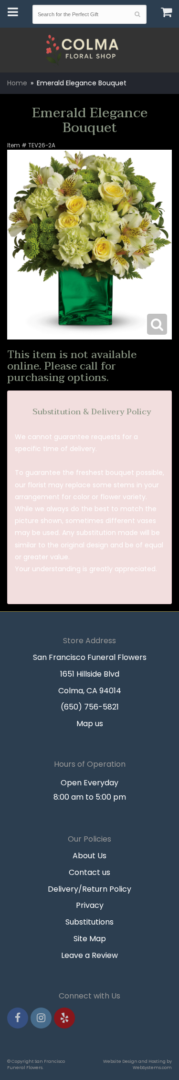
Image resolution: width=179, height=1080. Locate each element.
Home (17, 83)
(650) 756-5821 (90, 706)
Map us (89, 723)
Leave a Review (89, 955)
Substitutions (89, 921)
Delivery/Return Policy (89, 889)
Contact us (89, 872)
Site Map (90, 938)
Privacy (90, 905)
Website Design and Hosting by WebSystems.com (137, 1064)
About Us (89, 855)
